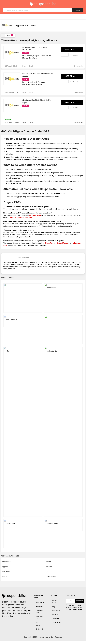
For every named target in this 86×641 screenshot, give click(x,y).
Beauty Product (50, 577)
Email (31, 66)
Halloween (39, 606)
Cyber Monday (63, 243)
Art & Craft (48, 567)
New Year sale (39, 618)
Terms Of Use (56, 622)
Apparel (5, 567)
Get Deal (70, 50)
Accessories (6, 562)
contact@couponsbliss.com (20, 217)
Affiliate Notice (54, 602)
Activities (48, 562)
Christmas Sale (39, 612)
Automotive (6, 572)
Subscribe (79, 601)
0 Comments (78, 66)
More (35, 58)
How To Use (56, 611)
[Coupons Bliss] (43, 3)
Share (24, 66)
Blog (53, 607)
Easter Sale (40, 629)
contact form (35, 215)
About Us (55, 614)
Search (78, 10)
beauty (4, 577)
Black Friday (50, 243)
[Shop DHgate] (6, 25)
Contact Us (55, 618)
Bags (46, 572)
